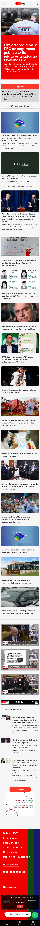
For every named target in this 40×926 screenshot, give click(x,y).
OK (20, 906)
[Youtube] (4, 872)
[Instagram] (11, 872)
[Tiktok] (20, 872)
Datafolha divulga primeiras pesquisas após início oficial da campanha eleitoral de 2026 (19, 137)
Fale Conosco (11, 843)
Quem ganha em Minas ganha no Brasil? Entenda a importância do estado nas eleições (17, 519)
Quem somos (10, 852)
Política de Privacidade (16, 857)
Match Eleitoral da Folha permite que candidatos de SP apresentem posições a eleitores (20, 296)
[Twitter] (14, 872)
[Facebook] (17, 872)
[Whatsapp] (7, 872)
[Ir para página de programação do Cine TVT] (20, 704)
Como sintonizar (12, 847)
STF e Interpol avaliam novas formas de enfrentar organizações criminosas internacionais (20, 486)
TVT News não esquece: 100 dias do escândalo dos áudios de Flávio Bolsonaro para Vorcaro (18, 359)
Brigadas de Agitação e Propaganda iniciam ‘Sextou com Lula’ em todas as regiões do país (19, 423)
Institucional (10, 838)
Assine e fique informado (17, 895)
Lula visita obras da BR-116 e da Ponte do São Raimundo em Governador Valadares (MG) (19, 262)
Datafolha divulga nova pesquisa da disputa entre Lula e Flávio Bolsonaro (24, 720)
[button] (3, 3)
